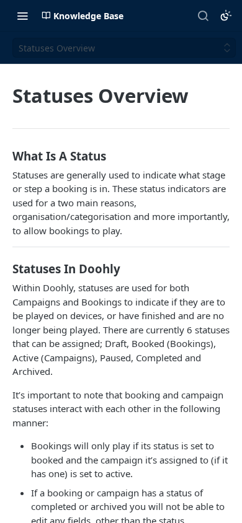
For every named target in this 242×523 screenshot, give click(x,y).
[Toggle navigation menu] (22, 15)
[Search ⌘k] (203, 15)
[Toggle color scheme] (226, 15)
